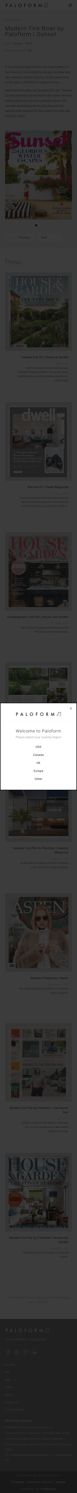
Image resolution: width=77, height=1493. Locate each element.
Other (38, 779)
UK (38, 763)
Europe (38, 771)
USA (39, 747)
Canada (38, 755)
